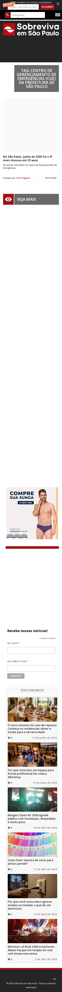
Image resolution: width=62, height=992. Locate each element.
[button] (31, 5)
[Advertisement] (31, 340)
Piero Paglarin (23, 178)
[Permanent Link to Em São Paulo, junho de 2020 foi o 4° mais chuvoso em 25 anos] (30, 125)
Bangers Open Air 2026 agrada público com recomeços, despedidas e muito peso (32, 818)
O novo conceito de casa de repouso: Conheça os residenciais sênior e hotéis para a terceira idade (32, 728)
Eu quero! (47, 6)
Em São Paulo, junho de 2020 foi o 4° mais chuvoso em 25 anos (27, 158)
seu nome (13, 644)
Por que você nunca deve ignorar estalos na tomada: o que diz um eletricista (30, 905)
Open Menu (57, 14)
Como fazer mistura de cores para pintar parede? (30, 861)
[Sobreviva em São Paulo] (31, 29)
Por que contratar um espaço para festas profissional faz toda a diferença (31, 773)
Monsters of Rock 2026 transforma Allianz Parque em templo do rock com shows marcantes (31, 950)
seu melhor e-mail (17, 662)
